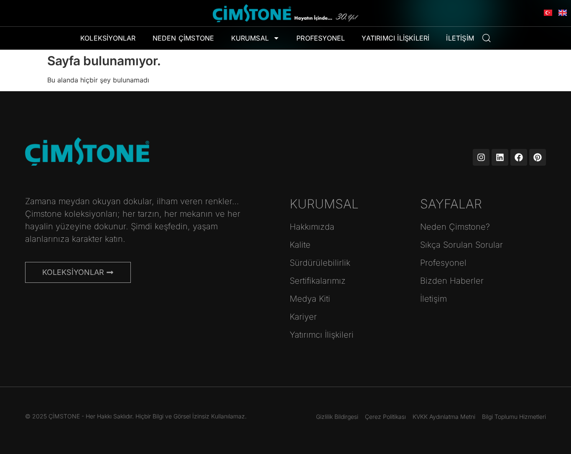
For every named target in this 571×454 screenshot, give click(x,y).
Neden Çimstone (183, 38)
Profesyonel (320, 38)
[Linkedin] (500, 157)
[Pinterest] (537, 157)
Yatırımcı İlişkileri (395, 38)
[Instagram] (481, 157)
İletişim (460, 38)
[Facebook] (518, 157)
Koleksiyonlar (108, 38)
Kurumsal (250, 38)
